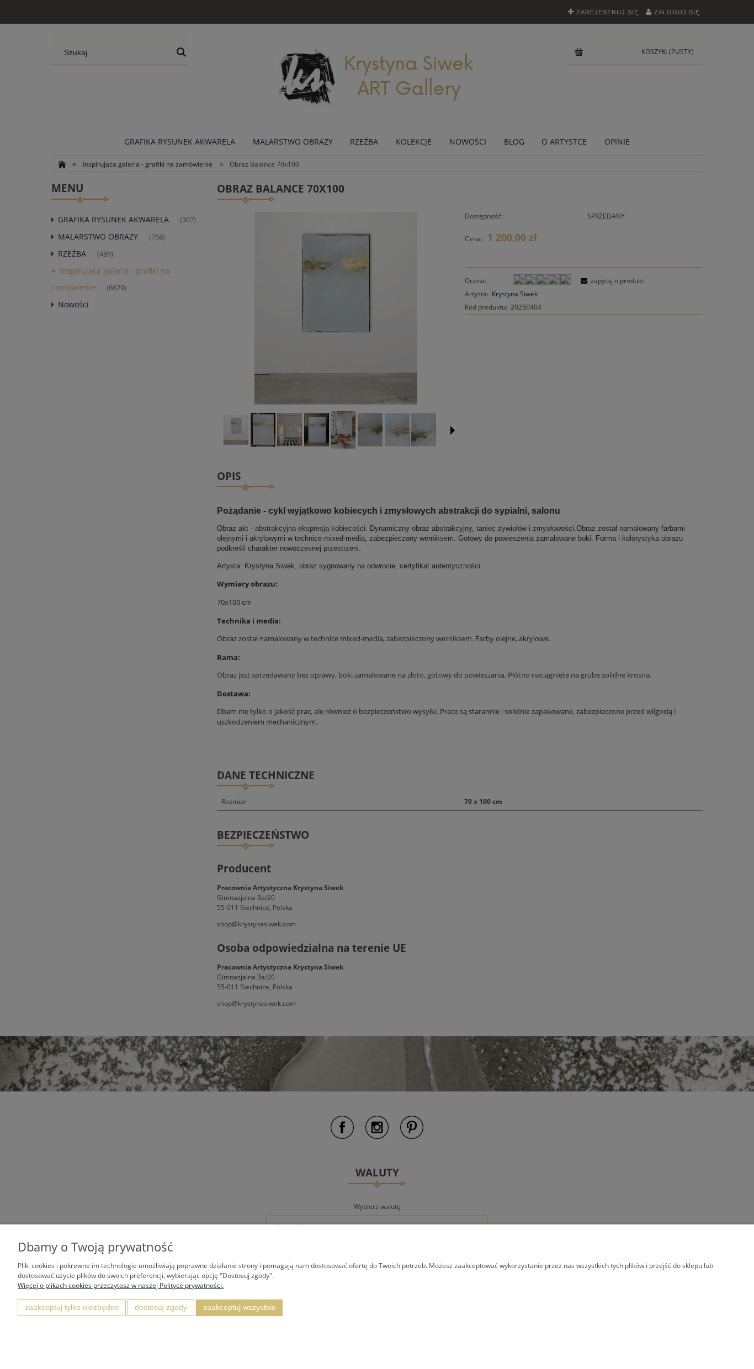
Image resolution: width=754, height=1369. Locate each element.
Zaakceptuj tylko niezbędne (72, 1307)
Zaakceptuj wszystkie (239, 1307)
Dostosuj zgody (161, 1307)
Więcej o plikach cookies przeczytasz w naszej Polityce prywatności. (121, 1285)
